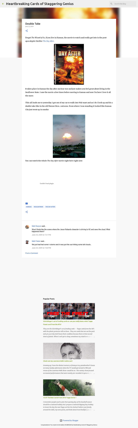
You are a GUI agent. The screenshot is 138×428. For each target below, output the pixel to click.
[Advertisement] (69, 276)
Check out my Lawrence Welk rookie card (57, 361)
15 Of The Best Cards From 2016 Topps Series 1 (59, 398)
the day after (50, 207)
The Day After (48, 41)
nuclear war (38, 207)
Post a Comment (31, 253)
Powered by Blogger (70, 420)
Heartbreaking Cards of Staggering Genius (40, 4)
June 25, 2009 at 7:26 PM (41, 248)
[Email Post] (26, 204)
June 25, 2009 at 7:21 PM (41, 235)
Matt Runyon (36, 226)
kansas (28, 207)
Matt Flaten (36, 241)
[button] (26, 30)
